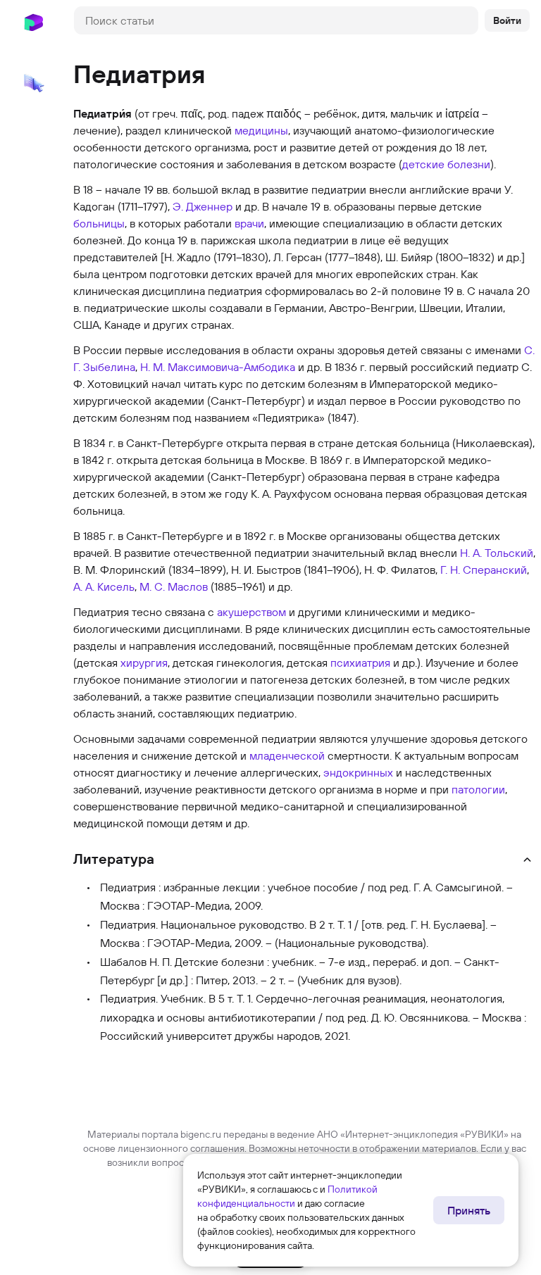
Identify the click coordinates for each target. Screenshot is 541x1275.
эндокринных (358, 772)
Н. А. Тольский (496, 553)
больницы (99, 223)
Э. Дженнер (202, 206)
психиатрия (360, 662)
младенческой (287, 755)
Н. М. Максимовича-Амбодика (217, 367)
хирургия (144, 662)
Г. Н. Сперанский (483, 570)
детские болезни (446, 164)
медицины (261, 130)
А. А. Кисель (104, 586)
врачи (249, 223)
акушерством (251, 612)
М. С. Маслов (173, 586)
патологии (478, 789)
